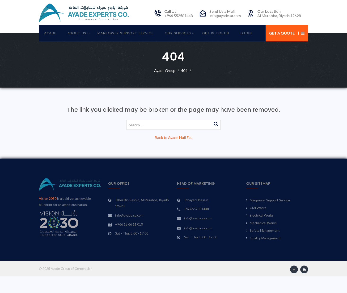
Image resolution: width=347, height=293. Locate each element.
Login (246, 33)
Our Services (178, 33)
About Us (77, 33)
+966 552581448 (178, 15)
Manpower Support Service (125, 33)
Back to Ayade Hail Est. (173, 137)
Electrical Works (262, 215)
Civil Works (258, 208)
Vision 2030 (47, 198)
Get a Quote (282, 33)
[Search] (216, 124)
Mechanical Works (263, 223)
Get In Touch (215, 33)
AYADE (50, 33)
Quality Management (265, 238)
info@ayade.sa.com (225, 15)
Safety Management (265, 230)
